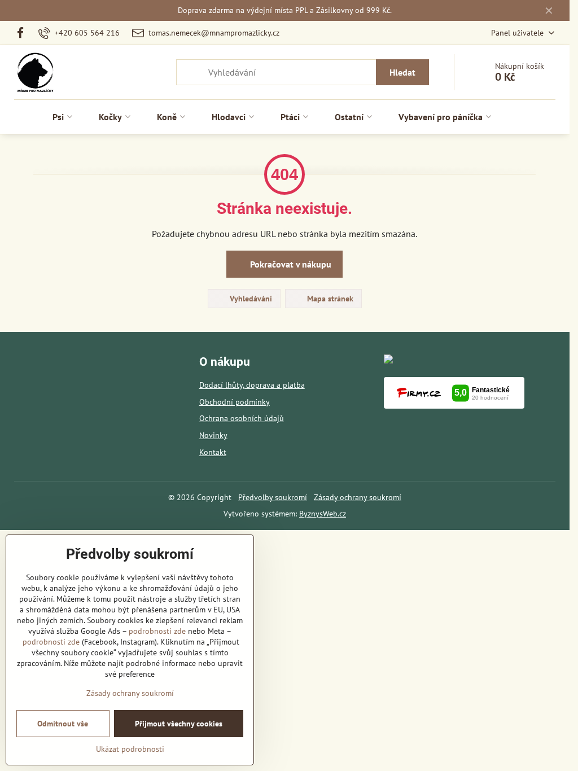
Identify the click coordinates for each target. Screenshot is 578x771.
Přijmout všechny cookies (178, 724)
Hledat (402, 72)
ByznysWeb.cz (322, 514)
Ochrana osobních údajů (241, 418)
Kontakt (212, 452)
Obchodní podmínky (234, 402)
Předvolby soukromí (272, 497)
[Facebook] (23, 33)
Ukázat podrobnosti (130, 749)
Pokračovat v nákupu (289, 264)
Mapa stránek (329, 298)
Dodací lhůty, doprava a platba (252, 385)
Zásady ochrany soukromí (357, 497)
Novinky (213, 435)
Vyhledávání (249, 298)
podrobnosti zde (157, 631)
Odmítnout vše (62, 724)
